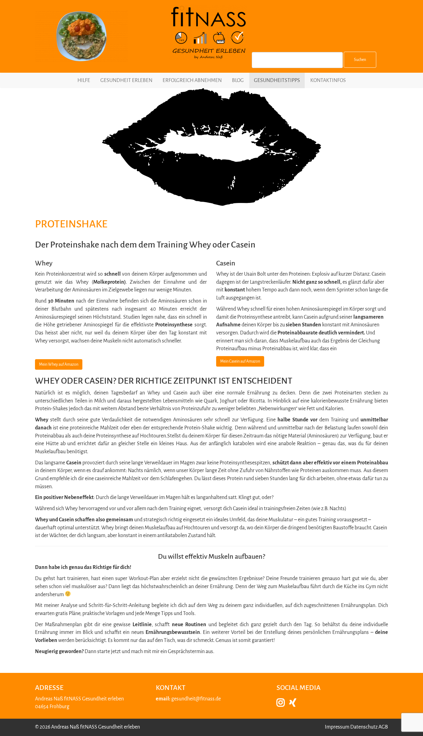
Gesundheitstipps (277, 80)
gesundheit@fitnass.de (196, 699)
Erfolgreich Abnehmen (192, 80)
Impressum (337, 727)
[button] (302, 311)
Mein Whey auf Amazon (58, 364)
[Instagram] (283, 704)
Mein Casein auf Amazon (240, 361)
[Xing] (295, 704)
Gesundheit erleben (126, 80)
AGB (383, 727)
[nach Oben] (408, 723)
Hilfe (83, 80)
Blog (238, 80)
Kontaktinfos (328, 80)
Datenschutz (363, 727)
